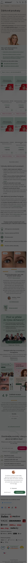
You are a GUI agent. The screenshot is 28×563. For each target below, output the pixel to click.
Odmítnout (7, 492)
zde (16, 483)
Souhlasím (19, 492)
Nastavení (14, 488)
